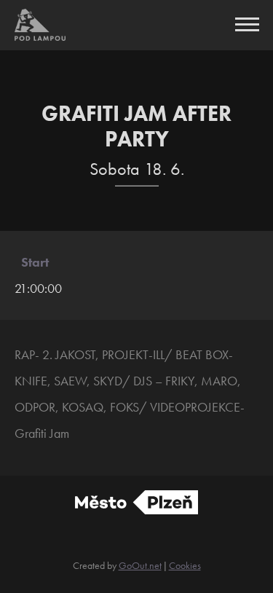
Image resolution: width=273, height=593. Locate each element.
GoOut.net (140, 565)
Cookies (185, 565)
